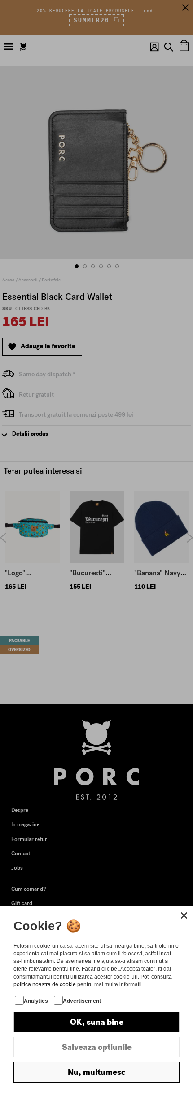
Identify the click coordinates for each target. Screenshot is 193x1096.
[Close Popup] (184, 915)
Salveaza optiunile (97, 1047)
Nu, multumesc (96, 1072)
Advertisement (82, 1001)
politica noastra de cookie (44, 984)
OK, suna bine (96, 1022)
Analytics (36, 1001)
